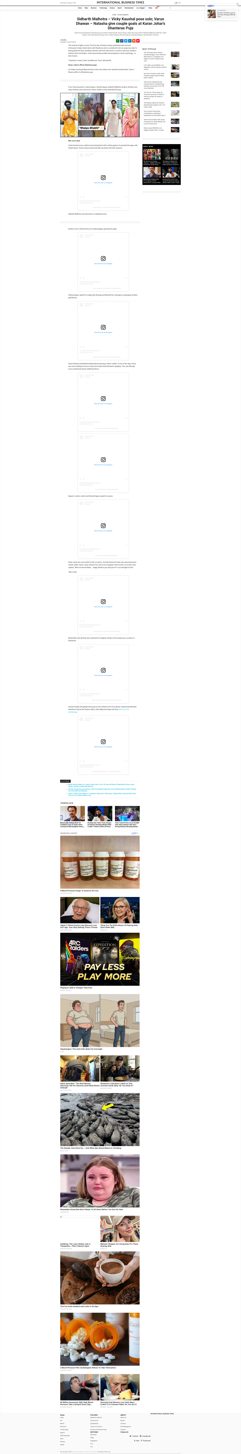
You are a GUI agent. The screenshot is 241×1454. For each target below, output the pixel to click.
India (62, 1417)
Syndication (94, 1423)
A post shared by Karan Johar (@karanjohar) (106, 631)
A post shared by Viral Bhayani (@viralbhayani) (106, 207)
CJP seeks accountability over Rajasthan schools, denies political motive (155, 67)
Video (150, 8)
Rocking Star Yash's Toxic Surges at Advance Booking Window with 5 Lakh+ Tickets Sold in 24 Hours (99, 824)
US (61, 1420)
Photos (62, 1441)
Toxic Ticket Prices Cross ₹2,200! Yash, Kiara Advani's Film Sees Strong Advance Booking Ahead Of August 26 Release (127, 825)
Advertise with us (96, 1417)
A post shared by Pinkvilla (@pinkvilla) (106, 428)
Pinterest (146, 1441)
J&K (156, 8)
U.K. (91, 1443)
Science (112, 8)
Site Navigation (125, 1426)
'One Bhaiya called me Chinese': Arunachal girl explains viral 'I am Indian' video (154, 105)
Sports (120, 8)
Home (80, 8)
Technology (103, 8)
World (62, 1423)
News (86, 8)
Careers (123, 1423)
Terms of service (96, 1426)
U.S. (91, 1446)
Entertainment (129, 8)
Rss (137, 1441)
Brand (122, 1420)
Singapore (93, 1440)
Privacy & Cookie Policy (98, 1429)
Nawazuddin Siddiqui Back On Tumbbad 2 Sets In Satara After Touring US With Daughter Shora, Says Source (72, 825)
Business (94, 8)
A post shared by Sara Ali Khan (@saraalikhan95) (106, 700)
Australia (93, 1434)
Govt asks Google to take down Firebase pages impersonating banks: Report (154, 76)
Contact (123, 1429)
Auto (61, 1438)
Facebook (146, 1436)
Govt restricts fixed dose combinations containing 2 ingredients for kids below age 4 (154, 113)
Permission (94, 1420)
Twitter (134, 1436)
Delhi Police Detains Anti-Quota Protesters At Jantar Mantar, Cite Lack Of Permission (154, 122)
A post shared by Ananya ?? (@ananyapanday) (106, 771)
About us (123, 1417)
